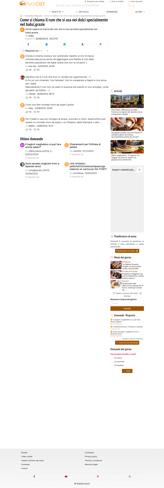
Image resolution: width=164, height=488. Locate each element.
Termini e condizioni (93, 460)
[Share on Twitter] (82, 44)
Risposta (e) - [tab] (33, 50)
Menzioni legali (91, 464)
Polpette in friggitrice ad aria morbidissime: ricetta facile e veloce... (133, 276)
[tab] (47, 50)
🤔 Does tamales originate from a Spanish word (124, 333)
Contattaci (89, 453)
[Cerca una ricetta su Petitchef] (129, 5)
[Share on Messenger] (46, 44)
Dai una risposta (115, 324)
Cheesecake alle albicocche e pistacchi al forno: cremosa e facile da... (132, 286)
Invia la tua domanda (128, 342)
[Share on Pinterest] (100, 44)
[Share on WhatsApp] (64, 44)
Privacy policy (91, 456)
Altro (138, 12)
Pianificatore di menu (126, 251)
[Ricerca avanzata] (133, 6)
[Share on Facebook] (28, 44)
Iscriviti (127, 308)
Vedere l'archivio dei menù (126, 293)
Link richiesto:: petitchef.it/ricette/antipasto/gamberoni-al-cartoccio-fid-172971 (88, 166)
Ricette (56, 12)
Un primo (118, 358)
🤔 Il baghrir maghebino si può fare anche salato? (125, 321)
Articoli (83, 12)
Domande (112, 12)
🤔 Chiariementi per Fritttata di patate (126, 327)
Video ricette (26, 456)
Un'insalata (119, 365)
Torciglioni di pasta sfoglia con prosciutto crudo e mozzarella (131, 266)
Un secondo (119, 361)
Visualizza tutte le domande (132, 339)
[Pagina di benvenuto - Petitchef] (21, 16)
